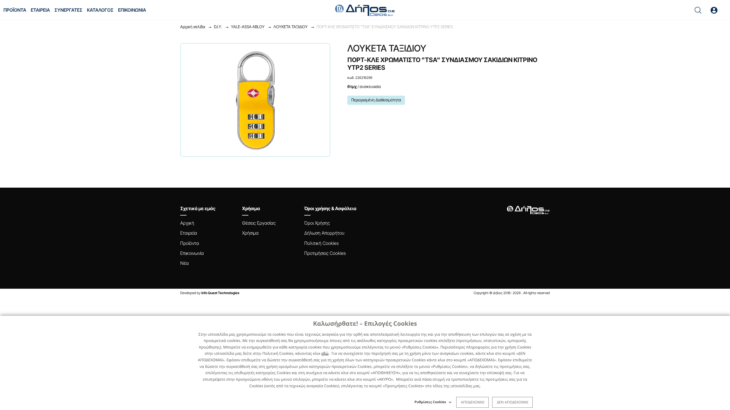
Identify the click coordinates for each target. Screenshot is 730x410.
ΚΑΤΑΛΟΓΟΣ (100, 10)
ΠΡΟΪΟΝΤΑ (14, 10)
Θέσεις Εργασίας (259, 223)
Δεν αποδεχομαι (512, 402)
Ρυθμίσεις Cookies (430, 401)
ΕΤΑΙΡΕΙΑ (40, 10)
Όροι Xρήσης (317, 223)
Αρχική (187, 223)
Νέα (184, 263)
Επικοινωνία (192, 253)
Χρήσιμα (250, 233)
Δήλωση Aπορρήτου (324, 233)
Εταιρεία (188, 233)
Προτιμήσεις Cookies (325, 253)
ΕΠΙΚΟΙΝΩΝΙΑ (132, 10)
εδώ (324, 353)
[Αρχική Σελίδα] (365, 10)
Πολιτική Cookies (321, 243)
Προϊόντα (189, 243)
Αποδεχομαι (472, 402)
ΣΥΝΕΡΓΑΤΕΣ (68, 10)
